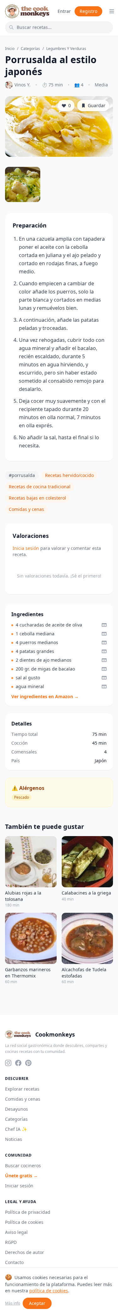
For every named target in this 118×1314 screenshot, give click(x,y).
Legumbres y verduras (66, 48)
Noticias (13, 1139)
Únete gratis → (21, 1176)
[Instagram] (8, 1063)
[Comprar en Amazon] (104, 624)
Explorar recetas (22, 1089)
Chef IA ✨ (16, 1129)
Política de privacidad (27, 1212)
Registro (88, 11)
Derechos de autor (24, 1252)
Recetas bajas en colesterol (37, 498)
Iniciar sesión (19, 1186)
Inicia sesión (26, 548)
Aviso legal (16, 1232)
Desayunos (16, 1109)
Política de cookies (24, 1222)
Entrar (64, 11)
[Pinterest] (28, 1063)
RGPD (11, 1242)
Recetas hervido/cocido (69, 475)
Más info (12, 1303)
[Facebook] (18, 1063)
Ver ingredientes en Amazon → (45, 696)
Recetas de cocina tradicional (39, 487)
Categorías (30, 48)
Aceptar (37, 1303)
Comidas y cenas (26, 509)
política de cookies (48, 1291)
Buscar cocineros (23, 1166)
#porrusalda (22, 475)
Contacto (14, 1262)
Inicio (9, 48)
